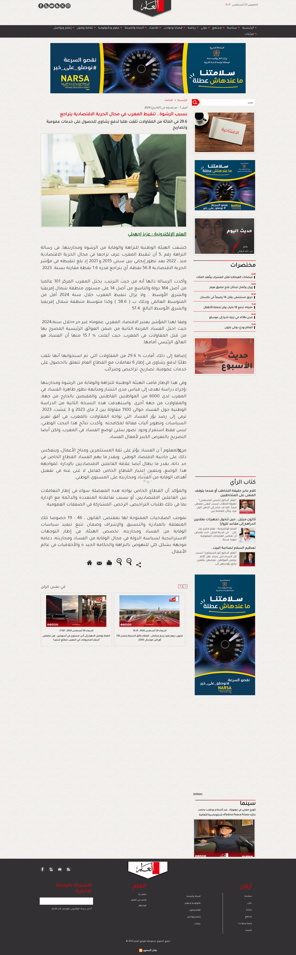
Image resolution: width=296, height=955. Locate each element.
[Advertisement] (143, 477)
